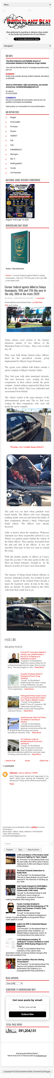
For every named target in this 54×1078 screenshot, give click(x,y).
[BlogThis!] (8, 639)
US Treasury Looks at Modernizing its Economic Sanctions (31, 741)
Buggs (13, 117)
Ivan (12, 145)
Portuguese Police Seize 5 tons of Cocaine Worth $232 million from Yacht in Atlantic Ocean (33, 698)
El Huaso (14, 126)
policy (12, 106)
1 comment (39, 298)
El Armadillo (15, 122)
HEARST (13, 136)
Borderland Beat (25, 1071)
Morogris (14, 154)
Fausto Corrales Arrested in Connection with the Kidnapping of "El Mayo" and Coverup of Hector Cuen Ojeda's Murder (32, 907)
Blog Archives (33, 850)
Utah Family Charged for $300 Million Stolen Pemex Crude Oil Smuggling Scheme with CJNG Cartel (32, 888)
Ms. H (12, 159)
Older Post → (45, 761)
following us (41, 1056)
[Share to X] (11, 639)
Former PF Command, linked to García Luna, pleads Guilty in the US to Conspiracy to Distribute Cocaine (33, 655)
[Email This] (6, 639)
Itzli (11, 140)
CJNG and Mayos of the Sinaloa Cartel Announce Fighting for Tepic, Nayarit (32, 856)
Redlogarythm (16, 163)
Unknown (13, 773)
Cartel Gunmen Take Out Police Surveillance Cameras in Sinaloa (33, 719)
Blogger (47, 1071)
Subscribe (27, 1014)
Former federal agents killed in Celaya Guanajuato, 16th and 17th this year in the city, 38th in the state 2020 (25, 290)
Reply (12, 784)
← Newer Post (9, 761)
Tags (20, 850)
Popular (9, 850)
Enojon (13, 131)
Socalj (13, 168)
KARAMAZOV (16, 149)
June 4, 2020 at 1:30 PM (27, 773)
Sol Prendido (15, 173)
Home (8, 275)
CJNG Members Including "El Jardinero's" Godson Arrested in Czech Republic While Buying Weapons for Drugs (33, 942)
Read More (39, 667)
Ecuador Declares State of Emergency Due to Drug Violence (31, 676)
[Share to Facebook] (14, 639)
